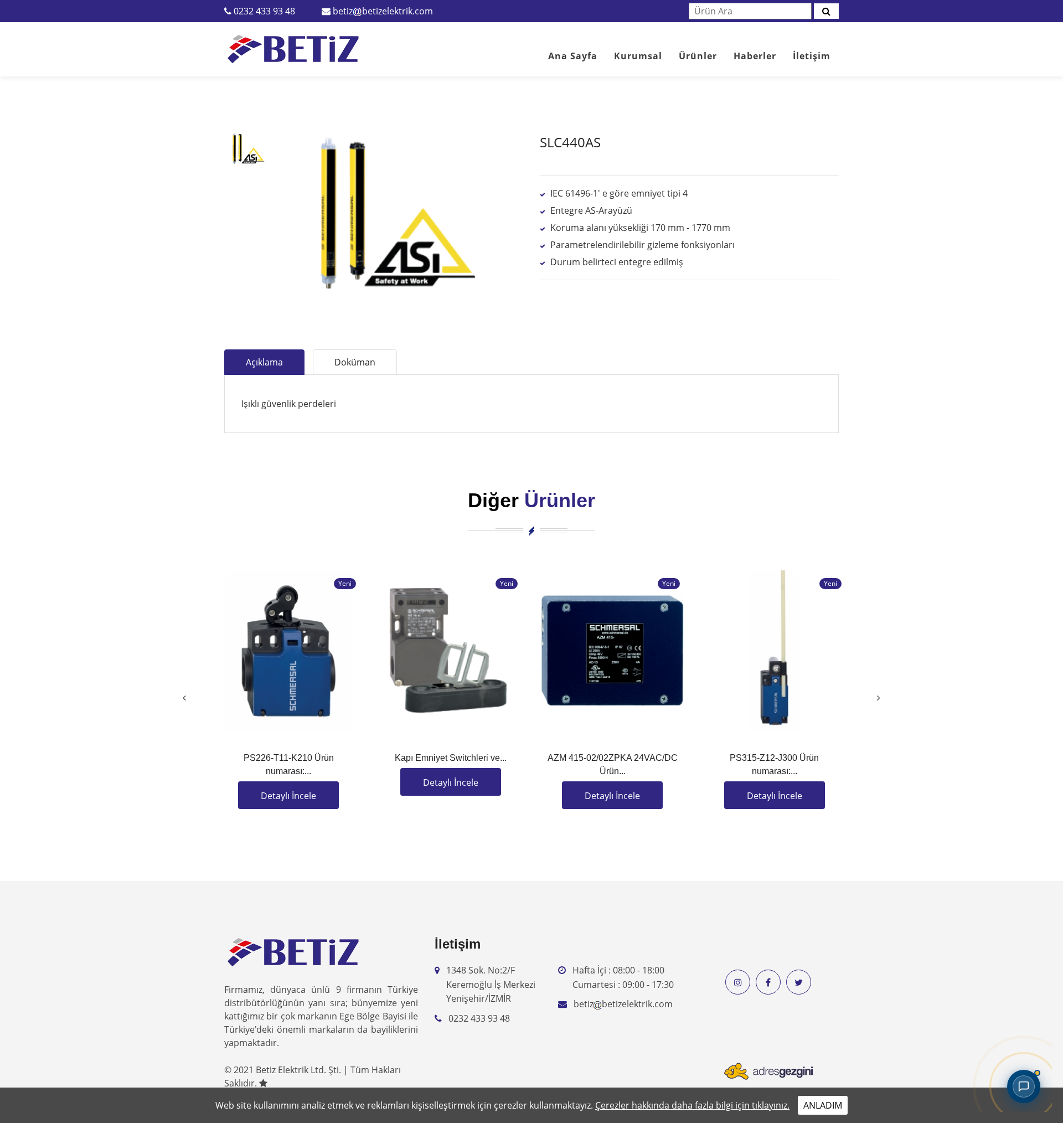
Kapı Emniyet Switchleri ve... (451, 758)
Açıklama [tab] (264, 362)
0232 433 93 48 (264, 11)
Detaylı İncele (288, 796)
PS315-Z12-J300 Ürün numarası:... (774, 764)
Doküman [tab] (354, 362)
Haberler (755, 56)
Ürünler (698, 56)
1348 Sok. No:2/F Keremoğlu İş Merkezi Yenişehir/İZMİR (490, 984)
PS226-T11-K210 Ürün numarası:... (289, 764)
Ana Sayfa (572, 56)
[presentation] (184, 697)
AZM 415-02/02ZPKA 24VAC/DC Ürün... (613, 764)
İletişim (811, 56)
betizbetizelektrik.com (383, 11)
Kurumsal (638, 56)
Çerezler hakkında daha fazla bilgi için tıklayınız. (692, 1105)
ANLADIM (822, 1105)
